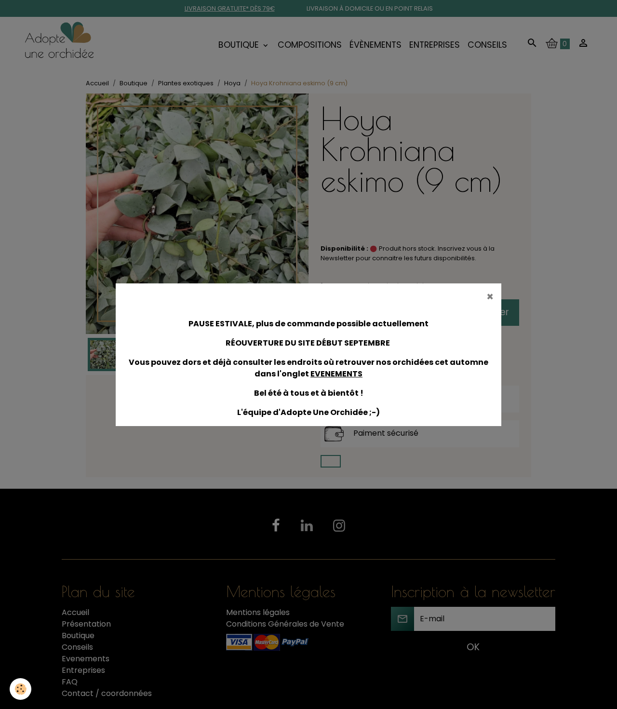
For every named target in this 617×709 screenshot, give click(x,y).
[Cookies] (20, 689)
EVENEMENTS (336, 373)
